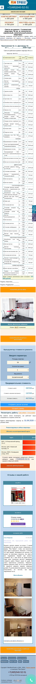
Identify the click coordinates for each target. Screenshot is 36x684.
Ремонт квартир (30, 667)
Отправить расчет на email (18, 404)
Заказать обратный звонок (15, 465)
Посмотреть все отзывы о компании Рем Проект (18, 649)
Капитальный (12, 658)
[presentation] (2, 311)
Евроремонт (4, 661)
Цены (20, 661)
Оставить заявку (18, 408)
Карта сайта (13, 661)
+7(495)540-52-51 (18, 7)
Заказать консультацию (18, 11)
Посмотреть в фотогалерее (18, 338)
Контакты (26, 661)
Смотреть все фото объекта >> (14, 640)
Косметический (22, 658)
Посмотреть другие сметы (18, 289)
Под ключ (3, 658)
